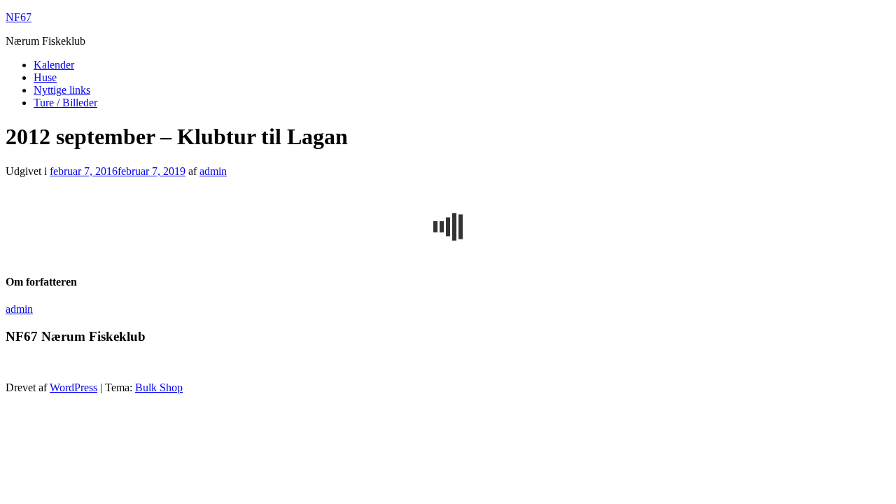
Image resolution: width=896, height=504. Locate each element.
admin (213, 171)
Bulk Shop (159, 387)
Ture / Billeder (65, 102)
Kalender (54, 65)
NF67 (18, 17)
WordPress (73, 387)
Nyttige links (62, 90)
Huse (45, 77)
